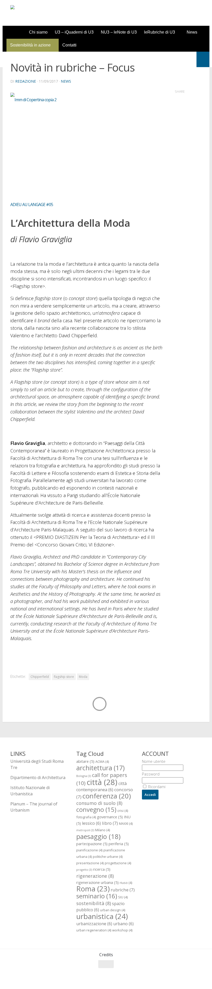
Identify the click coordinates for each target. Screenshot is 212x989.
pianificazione (89, 850)
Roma (93, 888)
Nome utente (153, 761)
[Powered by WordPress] (31, 978)
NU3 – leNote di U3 (119, 32)
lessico (91, 823)
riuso (126, 882)
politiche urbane (108, 856)
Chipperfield (40, 676)
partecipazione (92, 843)
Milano (102, 830)
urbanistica (102, 916)
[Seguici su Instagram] (188, 974)
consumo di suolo (99, 803)
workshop (122, 930)
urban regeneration (93, 930)
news (66, 81)
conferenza (106, 795)
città (102, 782)
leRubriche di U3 (159, 32)
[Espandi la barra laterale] (202, 59)
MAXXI (126, 823)
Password (151, 773)
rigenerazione (95, 876)
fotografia (86, 817)
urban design (112, 910)
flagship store (64, 676)
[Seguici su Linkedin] (198, 974)
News (192, 32)
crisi (122, 810)
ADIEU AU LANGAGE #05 (31, 204)
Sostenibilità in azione (30, 45)
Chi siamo (38, 32)
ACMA (102, 761)
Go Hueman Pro (74, 978)
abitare (85, 761)
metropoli (85, 830)
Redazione (25, 81)
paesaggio (98, 836)
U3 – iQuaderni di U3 (74, 32)
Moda (83, 676)
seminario (96, 896)
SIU (123, 897)
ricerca (101, 869)
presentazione (90, 863)
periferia (119, 843)
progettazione (118, 863)
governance (110, 816)
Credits (106, 954)
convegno (96, 809)
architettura (100, 767)
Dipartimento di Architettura (37, 777)
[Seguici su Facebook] (170, 974)
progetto (84, 870)
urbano (123, 924)
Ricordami (156, 786)
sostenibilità (93, 903)
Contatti (69, 45)
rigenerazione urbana (97, 882)
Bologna (83, 776)
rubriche (123, 890)
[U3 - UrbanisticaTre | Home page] (39, 13)
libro (110, 823)
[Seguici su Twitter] (179, 974)
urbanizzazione (94, 924)
